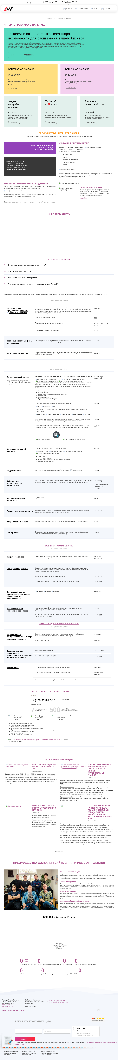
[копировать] (40, 3)
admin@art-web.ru (32, 3)
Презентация (29, 55)
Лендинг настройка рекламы (14, 104)
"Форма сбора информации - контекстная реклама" (40, 739)
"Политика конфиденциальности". (57, 1002)
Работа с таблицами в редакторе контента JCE (44, 766)
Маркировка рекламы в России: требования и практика (44, 808)
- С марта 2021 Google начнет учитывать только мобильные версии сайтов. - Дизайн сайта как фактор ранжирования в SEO (100, 812)
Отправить (25, 1039)
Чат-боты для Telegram (17, 353)
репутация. (66, 906)
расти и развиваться (76, 903)
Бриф (13, 55)
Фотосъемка (13, 668)
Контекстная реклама (21, 69)
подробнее (14, 88)
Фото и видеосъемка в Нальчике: (59, 623)
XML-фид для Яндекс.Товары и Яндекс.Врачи (14, 483)
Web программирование (59, 546)
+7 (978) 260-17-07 (43, 700)
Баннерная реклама (77, 69)
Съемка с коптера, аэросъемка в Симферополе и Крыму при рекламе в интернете (19, 654)
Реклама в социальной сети (94, 103)
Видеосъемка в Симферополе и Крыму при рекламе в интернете (19, 637)
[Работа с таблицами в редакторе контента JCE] (18, 766)
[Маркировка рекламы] (13, 806)
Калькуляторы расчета (17, 569)
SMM (100, 118)
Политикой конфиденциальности (96, 1042)
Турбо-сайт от (51, 103)
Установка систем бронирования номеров (17, 610)
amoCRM (24, 311)
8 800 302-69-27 (50, 2)
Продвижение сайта (66, 797)
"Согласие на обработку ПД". (56, 1000)
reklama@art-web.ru (37, 704)
